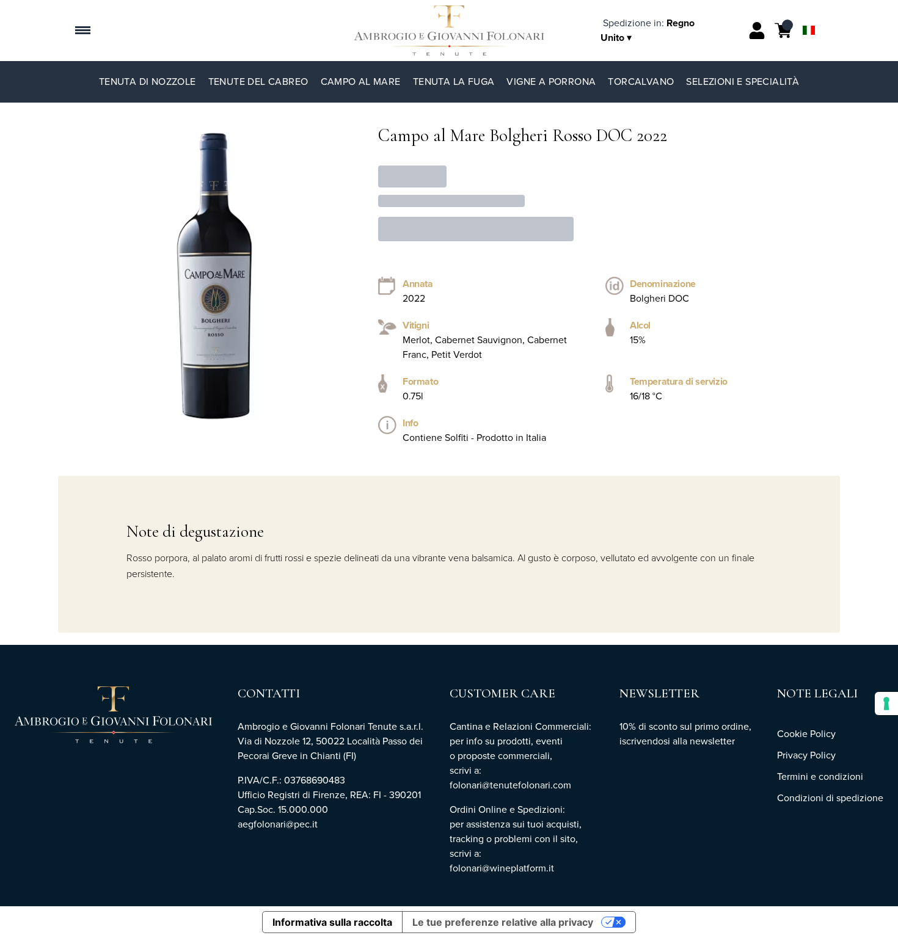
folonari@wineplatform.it (503, 868)
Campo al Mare (361, 82)
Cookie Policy (806, 734)
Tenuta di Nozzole (147, 82)
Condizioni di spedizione (830, 798)
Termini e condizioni (820, 776)
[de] (808, 14)
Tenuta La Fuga (454, 82)
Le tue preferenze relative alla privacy (502, 922)
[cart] (783, 30)
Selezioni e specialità (742, 82)
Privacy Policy (806, 755)
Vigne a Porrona (551, 82)
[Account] (756, 30)
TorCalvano (641, 82)
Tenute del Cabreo (258, 82)
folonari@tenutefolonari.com (510, 785)
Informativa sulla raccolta (332, 922)
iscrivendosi (644, 741)
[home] (449, 30)
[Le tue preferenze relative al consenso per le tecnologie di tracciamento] (886, 703)
